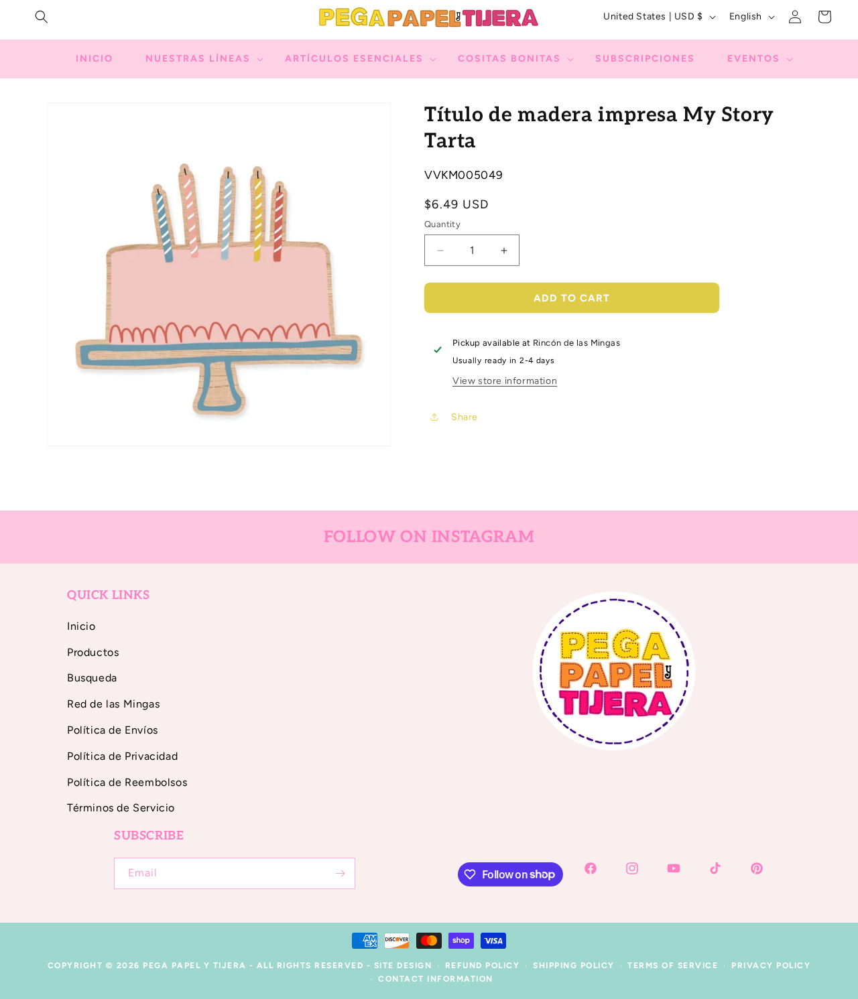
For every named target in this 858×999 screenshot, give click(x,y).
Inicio (81, 626)
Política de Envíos (112, 730)
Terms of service (672, 965)
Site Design (403, 965)
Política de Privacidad (122, 756)
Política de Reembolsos (127, 782)
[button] (41, 16)
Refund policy (482, 965)
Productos (93, 652)
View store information (504, 381)
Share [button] (464, 417)
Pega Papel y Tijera (195, 965)
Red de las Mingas (113, 703)
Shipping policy (574, 965)
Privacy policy (770, 965)
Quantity (442, 224)
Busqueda (92, 677)
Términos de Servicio (121, 807)
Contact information (435, 979)
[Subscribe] (340, 873)
